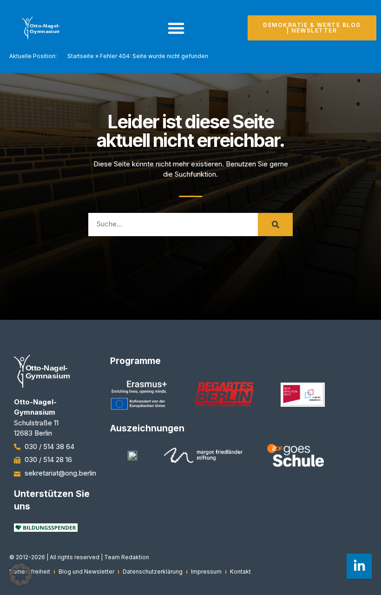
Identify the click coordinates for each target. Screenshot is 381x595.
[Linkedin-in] (359, 566)
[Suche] (275, 224)
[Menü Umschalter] (176, 28)
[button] (20, 574)
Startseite (80, 56)
